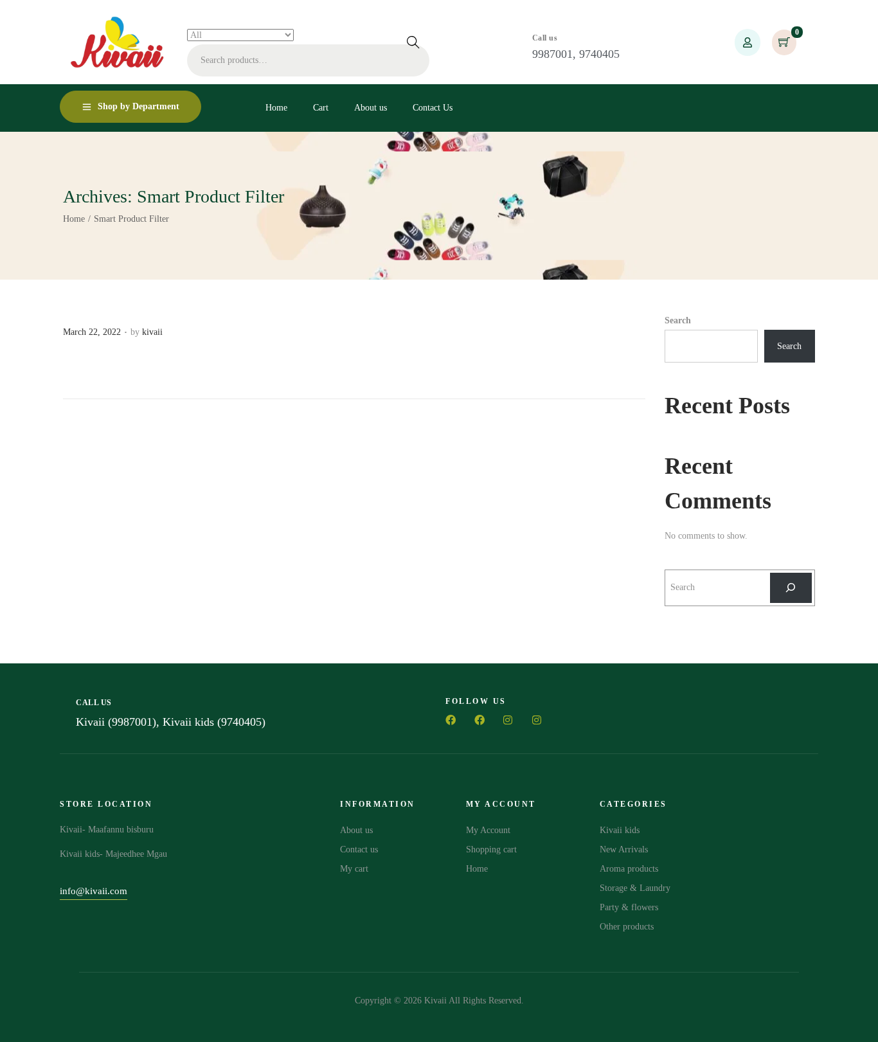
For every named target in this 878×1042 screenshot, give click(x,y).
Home (74, 219)
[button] (93, 893)
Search (413, 42)
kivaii (152, 332)
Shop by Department (138, 106)
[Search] (791, 588)
